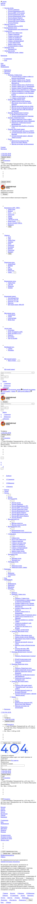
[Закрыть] (2, 469)
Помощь (3, 832)
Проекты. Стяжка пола (15, 75)
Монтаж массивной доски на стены (22, 106)
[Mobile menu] (2, 421)
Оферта (3, 857)
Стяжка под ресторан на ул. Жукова (22, 96)
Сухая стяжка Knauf (14, 42)
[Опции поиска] (2, 375)
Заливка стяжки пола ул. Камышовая (22, 86)
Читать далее (19, 878)
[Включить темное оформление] (3, 184)
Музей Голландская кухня (19, 114)
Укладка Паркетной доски (16, 14)
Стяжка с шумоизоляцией (16, 41)
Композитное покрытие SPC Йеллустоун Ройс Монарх (20, 141)
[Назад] (9, 495)
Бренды (3, 810)
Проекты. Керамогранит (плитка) (18, 113)
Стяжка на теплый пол (15, 39)
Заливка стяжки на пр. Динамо (20, 80)
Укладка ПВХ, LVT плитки (16, 13)
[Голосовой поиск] (3, 377)
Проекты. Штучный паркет (16, 129)
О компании (4, 820)
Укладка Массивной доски (16, 19)
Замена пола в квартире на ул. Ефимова (23, 89)
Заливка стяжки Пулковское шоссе (22, 88)
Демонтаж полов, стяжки (15, 52)
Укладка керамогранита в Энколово (22, 116)
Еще (10, 226)
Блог (2, 822)
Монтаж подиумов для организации (22, 144)
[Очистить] (33, 373)
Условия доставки (6, 837)
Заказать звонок (5, 157)
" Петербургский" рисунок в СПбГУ (22, 131)
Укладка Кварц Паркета (15, 18)
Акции (3, 809)
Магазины (4, 828)
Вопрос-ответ (5, 840)
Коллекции (4, 813)
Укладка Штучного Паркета (16, 21)
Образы (3, 815)
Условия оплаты (6, 835)
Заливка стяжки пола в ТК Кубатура (22, 84)
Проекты (3, 830)
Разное (10, 139)
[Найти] (6, 377)
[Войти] (1, 460)
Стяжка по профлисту (14, 37)
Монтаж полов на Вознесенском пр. (22, 108)
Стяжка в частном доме (15, 36)
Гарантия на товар (6, 838)
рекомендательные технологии (10, 861)
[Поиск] (2, 458)
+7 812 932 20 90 (6, 153)
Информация (5, 823)
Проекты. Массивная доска (16, 99)
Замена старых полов (14, 44)
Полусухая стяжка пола (15, 32)
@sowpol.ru (6, 160)
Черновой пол (12, 49)
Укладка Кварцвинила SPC (16, 11)
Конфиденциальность (7, 855)
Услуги (3, 812)
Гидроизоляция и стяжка (15, 46)
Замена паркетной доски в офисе (21, 119)
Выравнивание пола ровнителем (18, 29)
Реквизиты (4, 827)
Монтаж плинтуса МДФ (15, 26)
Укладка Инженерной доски (16, 16)
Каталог (3, 807)
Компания (4, 817)
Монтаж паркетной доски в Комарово (23, 121)
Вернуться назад (6, 760)
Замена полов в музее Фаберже (21, 101)
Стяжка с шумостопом (18, 98)
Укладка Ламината (13, 9)
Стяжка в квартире (13, 34)
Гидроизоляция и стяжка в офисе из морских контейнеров (22, 77)
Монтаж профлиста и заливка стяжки (22, 91)
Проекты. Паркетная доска (16, 117)
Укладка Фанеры (13, 23)
